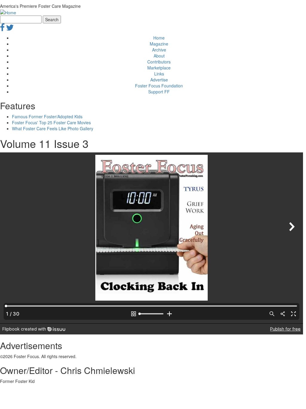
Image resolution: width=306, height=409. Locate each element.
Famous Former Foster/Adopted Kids (47, 116)
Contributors (159, 62)
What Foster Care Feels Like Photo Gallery (52, 128)
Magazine (159, 44)
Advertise (159, 80)
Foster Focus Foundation (159, 86)
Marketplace (159, 68)
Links (159, 74)
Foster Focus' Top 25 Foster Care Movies (51, 122)
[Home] (8, 12)
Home (159, 38)
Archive (159, 50)
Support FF (159, 92)
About (159, 56)
